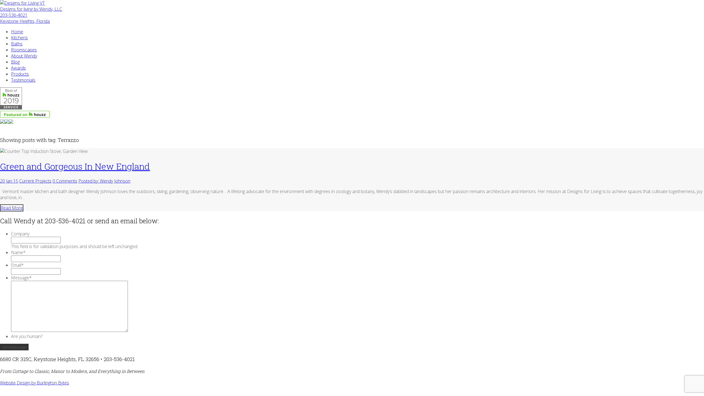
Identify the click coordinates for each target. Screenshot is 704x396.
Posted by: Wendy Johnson (104, 181)
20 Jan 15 (9, 181)
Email (17, 265)
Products (20, 74)
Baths (17, 44)
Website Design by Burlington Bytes (34, 383)
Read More (12, 208)
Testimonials (23, 80)
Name (18, 252)
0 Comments (65, 181)
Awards (18, 68)
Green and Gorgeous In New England (75, 166)
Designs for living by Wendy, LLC (31, 9)
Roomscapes (24, 50)
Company (20, 234)
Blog (15, 62)
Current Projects (35, 181)
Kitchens (19, 38)
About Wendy (24, 56)
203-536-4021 (14, 15)
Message (21, 278)
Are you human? (26, 336)
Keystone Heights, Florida (25, 21)
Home (17, 32)
